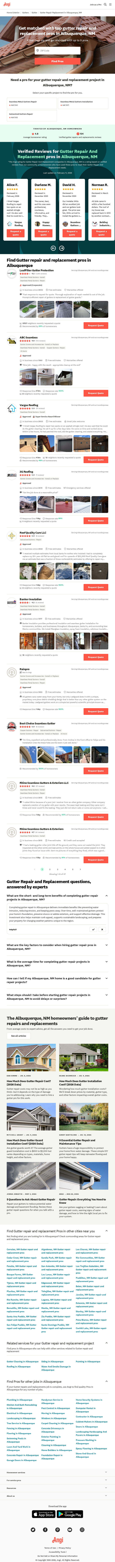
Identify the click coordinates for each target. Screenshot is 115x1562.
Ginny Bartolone (68, 1135)
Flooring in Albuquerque (19, 1433)
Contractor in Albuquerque (89, 1416)
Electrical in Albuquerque (19, 1413)
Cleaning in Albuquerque (53, 1445)
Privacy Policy (65, 1548)
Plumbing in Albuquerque (19, 1399)
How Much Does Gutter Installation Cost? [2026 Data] (80, 1082)
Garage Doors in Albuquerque (21, 1460)
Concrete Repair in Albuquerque (23, 1455)
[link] (9, 224)
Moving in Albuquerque (53, 1413)
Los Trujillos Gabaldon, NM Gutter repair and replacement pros (91, 1269)
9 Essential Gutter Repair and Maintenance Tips (77, 1142)
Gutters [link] (25, 12)
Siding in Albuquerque (52, 1361)
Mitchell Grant (15, 1135)
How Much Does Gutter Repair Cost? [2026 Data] (29, 1082)
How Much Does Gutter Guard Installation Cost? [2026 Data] (25, 1142)
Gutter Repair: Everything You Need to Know (82, 1201)
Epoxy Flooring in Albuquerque (91, 1448)
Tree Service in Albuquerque (21, 1423)
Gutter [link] (34, 12)
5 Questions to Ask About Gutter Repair (31, 1199)
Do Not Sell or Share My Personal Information (58, 1556)
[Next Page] (80, 869)
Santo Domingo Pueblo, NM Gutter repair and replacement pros (56, 1328)
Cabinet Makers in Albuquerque (91, 1421)
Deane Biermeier (67, 1076)
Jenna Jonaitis (14, 1194)
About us (11, 1496)
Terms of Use (50, 1548)
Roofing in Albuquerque (18, 1366)
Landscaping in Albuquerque (21, 1418)
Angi (61, 1194)
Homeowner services (16, 1472)
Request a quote (15, 233)
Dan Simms (12, 1076)
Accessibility (57, 1552)
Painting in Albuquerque (88, 1361)
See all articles (18, 1035)
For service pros (14, 1480)
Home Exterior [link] (13, 12)
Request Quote (96, 325)
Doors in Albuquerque (87, 1426)
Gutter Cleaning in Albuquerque (22, 1361)
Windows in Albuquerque (53, 1418)
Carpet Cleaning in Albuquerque (57, 1423)
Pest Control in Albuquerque (55, 1408)
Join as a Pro (95, 4)
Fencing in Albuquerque (18, 1428)
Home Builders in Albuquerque (56, 1450)
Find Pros (57, 61)
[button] (28, 309)
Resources (11, 1488)
